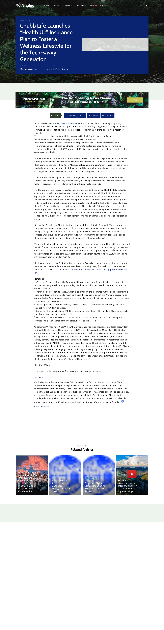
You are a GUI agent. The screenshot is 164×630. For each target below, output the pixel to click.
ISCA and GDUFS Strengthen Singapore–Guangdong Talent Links (62, 486)
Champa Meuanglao (28, 69)
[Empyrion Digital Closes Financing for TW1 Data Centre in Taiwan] (99, 475)
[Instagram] (137, 5)
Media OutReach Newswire (58, 69)
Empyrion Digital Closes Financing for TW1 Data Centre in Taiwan (95, 487)
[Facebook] (134, 5)
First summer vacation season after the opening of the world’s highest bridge (127, 486)
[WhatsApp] (141, 5)
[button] (146, 5)
